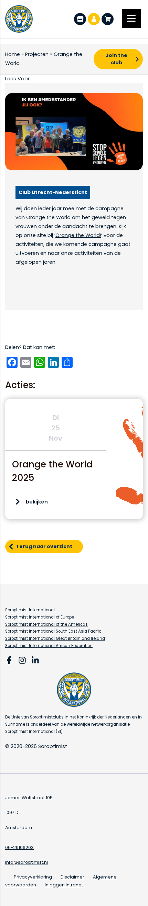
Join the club (116, 59)
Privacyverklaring (33, 877)
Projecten (37, 54)
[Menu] (131, 18)
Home (12, 54)
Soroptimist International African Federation (49, 645)
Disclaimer (72, 877)
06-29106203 (19, 847)
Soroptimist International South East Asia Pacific (53, 631)
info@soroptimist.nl (26, 862)
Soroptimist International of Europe (39, 617)
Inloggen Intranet (64, 885)
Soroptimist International (30, 610)
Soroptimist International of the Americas (46, 624)
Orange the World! (78, 235)
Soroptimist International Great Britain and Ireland (55, 638)
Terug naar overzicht (44, 546)
